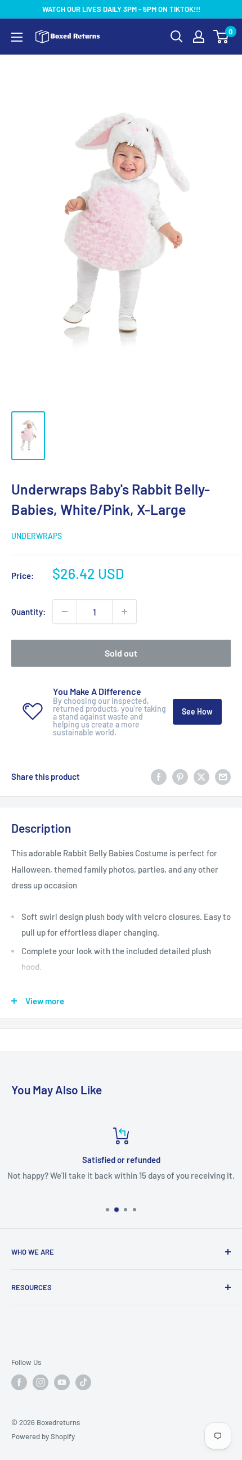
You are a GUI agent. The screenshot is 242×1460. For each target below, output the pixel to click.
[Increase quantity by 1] (124, 611)
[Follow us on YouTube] (62, 1382)
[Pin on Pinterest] (180, 776)
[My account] (198, 36)
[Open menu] (17, 37)
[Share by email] (223, 776)
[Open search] (177, 36)
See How (197, 711)
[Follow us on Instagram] (40, 1382)
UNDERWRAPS (36, 536)
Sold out (121, 653)
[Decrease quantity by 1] (65, 611)
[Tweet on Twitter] (201, 776)
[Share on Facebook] (159, 776)
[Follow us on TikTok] (83, 1382)
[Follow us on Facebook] (19, 1382)
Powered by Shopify (43, 1436)
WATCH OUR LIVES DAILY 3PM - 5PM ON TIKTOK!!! (121, 9)
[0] (221, 36)
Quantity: (28, 612)
